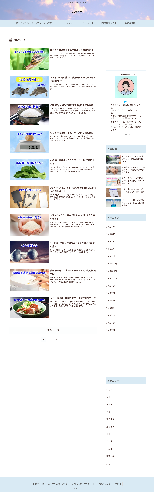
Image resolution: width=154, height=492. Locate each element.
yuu (126, 101)
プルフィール (89, 484)
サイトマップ (77, 484)
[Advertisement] (126, 49)
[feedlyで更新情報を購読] (126, 134)
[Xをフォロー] (122, 134)
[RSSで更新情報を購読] (129, 134)
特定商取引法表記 (103, 484)
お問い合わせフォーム (41, 484)
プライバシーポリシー (60, 484)
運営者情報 (117, 484)
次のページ (53, 330)
